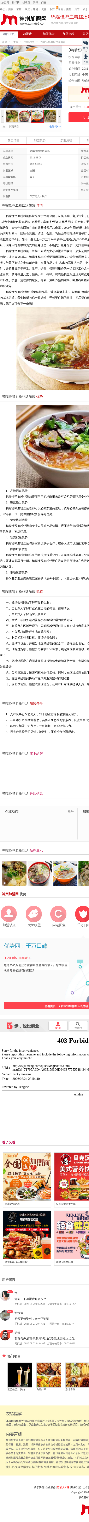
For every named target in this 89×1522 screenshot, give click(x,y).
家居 (27, 9)
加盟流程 (68, 33)
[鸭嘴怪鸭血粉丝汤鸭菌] (37, 111)
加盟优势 (48, 33)
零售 (60, 9)
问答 (43, 2)
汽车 (77, 9)
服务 (68, 9)
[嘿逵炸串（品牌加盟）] (27, 1235)
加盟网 (5, 2)
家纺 (19, 9)
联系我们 (76, 1487)
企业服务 (50, 1487)
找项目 (26, 2)
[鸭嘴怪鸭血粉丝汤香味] (24, 111)
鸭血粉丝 (29, 41)
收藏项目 (12, 126)
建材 (35, 9)
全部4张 (55, 126)
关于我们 (39, 1487)
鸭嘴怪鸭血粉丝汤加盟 (53, 41)
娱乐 (85, 9)
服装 (10, 9)
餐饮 (2, 9)
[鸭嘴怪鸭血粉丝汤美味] (50, 111)
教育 (52, 9)
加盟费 (27, 33)
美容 (43, 9)
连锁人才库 (63, 1487)
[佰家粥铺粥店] (27, 1177)
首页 (4, 41)
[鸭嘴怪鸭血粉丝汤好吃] (12, 111)
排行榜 (15, 2)
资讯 (35, 2)
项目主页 (9, 34)
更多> (71, 811)
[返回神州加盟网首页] (24, 19)
